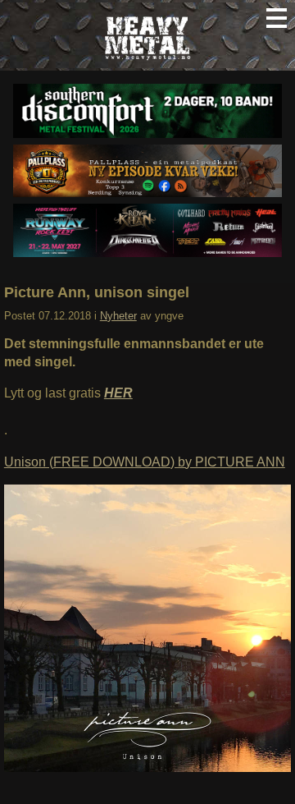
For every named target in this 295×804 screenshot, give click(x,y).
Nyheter (118, 316)
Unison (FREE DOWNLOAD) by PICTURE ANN (144, 462)
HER (118, 393)
